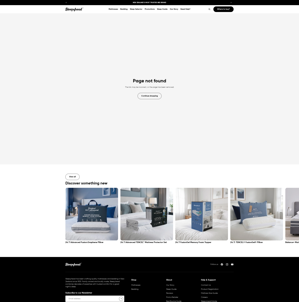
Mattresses (135, 285)
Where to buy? (223, 9)
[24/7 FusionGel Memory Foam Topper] (201, 214)
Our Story (170, 285)
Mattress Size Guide (209, 293)
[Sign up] (121, 299)
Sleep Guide (171, 289)
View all (72, 177)
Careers (204, 297)
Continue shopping (149, 96)
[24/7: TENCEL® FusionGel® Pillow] (256, 214)
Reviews (169, 293)
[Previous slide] (66, 2)
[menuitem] (113, 9)
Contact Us (206, 285)
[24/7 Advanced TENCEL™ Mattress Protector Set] (146, 214)
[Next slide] (231, 2)
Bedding (134, 289)
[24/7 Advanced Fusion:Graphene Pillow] (91, 214)
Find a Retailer (172, 297)
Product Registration (210, 289)
